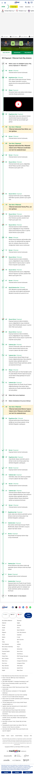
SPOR (3, 7)
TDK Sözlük (20, 665)
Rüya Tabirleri (5, 665)
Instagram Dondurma (22, 661)
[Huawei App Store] (20, 615)
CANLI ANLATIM (6, 52)
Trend (3, 634)
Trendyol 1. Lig (22, 10)
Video (3, 642)
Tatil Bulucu (20, 653)
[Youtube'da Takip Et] (27, 607)
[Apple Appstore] (12, 615)
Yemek (3, 627)
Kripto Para (5, 656)
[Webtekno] (16, 760)
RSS (31, 735)
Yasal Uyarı (26, 735)
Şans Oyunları (20, 639)
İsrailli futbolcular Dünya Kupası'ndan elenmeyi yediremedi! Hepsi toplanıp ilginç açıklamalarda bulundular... (14, 711)
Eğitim (3, 637)
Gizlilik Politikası (18, 735)
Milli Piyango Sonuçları (22, 656)
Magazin (4, 632)
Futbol (21, 7)
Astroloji (19, 625)
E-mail (18, 637)
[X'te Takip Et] (16, 607)
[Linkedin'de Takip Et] (23, 607)
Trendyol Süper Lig (9, 10)
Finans (3, 625)
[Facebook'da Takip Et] (13, 607)
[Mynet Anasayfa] (17, 2)
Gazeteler (19, 634)
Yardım (7, 735)
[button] (5, 2)
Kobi (18, 642)
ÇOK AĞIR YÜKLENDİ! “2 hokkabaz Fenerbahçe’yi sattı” (15, 681)
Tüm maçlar (6, 36)
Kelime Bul (19, 649)
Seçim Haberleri (21, 630)
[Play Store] (5, 615)
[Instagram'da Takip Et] (20, 607)
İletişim (3, 735)
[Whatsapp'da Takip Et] (30, 607)
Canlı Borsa (5, 649)
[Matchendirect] (18, 755)
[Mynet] (26, 755)
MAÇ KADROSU (28, 52)
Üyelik (12, 735)
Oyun (18, 646)
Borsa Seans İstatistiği (7, 646)
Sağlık (18, 623)
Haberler (4, 623)
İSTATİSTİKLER (17, 52)
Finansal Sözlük (6, 651)
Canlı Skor (14, 7)
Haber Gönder (29, 615)
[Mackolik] (8, 755)
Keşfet (3, 670)
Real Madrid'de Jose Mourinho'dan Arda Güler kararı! (15, 675)
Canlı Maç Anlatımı (21, 632)
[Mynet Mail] (31, 2)
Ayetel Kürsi (20, 668)
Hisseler (4, 653)
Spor (3, 639)
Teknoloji (19, 620)
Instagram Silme (21, 663)
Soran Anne (20, 651)
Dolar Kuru (4, 661)
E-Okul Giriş (20, 658)
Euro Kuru (4, 663)
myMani (19, 644)
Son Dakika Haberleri (7, 620)
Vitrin (18, 627)
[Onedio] (7, 760)
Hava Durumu (5, 668)
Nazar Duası (20, 670)
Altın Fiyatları (5, 658)
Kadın (3, 630)
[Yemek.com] (26, 760)
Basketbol (28, 7)
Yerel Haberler (5, 644)
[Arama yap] (26, 2)
